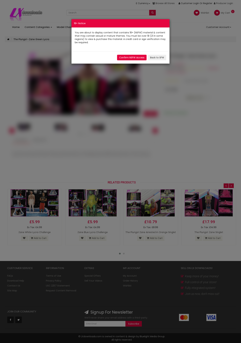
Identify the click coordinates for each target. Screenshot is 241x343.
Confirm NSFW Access (131, 57)
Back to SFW (157, 57)
